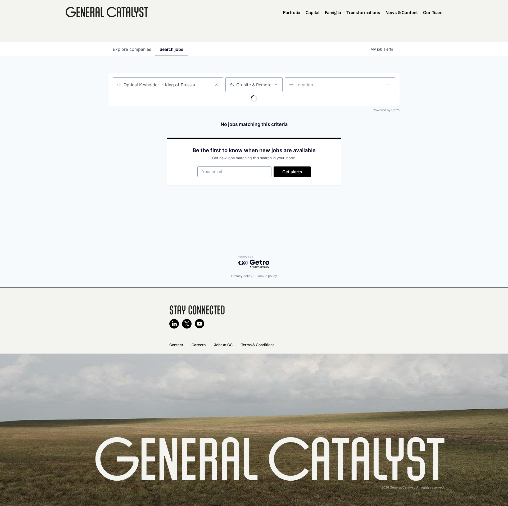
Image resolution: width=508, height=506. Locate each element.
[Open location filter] (388, 85)
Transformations (363, 12)
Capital (313, 12)
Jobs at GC (223, 344)
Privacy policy (241, 276)
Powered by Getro (386, 110)
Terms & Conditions (257, 344)
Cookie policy (267, 276)
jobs (171, 49)
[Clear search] (216, 85)
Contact (176, 344)
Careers (199, 344)
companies (132, 49)
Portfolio (292, 12)
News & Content (401, 12)
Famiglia (333, 12)
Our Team (432, 12)
